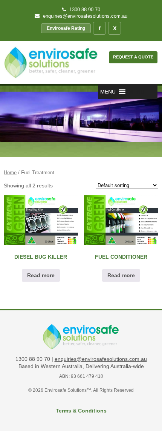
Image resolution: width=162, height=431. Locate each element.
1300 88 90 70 (84, 9)
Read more (41, 275)
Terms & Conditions (81, 411)
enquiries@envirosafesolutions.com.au (84, 16)
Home (10, 172)
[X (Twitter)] (114, 28)
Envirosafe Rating (66, 28)
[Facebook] (99, 28)
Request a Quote (133, 57)
